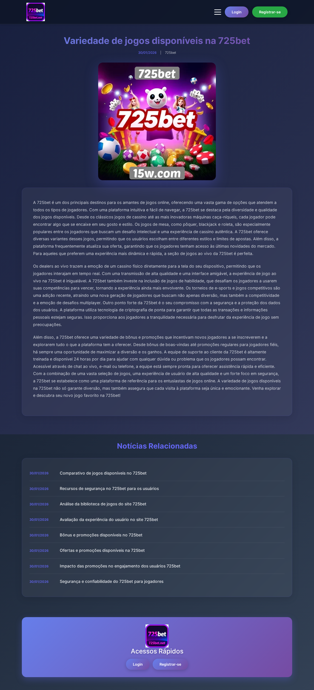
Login (237, 12)
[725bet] (35, 12)
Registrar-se (270, 12)
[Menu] (217, 12)
